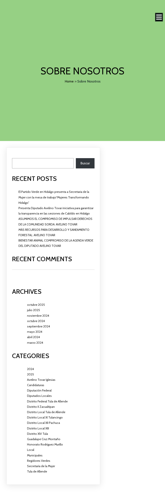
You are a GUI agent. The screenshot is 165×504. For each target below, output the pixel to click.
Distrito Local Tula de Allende (46, 412)
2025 (30, 374)
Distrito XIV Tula (37, 434)
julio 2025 (33, 310)
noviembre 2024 (38, 316)
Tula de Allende (37, 471)
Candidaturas (35, 385)
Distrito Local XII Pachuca (43, 423)
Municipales (35, 455)
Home (69, 81)
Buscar (16, 156)
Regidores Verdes (38, 461)
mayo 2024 (34, 332)
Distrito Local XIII (38, 428)
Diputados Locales (39, 396)
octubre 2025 (36, 305)
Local (30, 450)
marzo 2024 (35, 343)
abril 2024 (33, 337)
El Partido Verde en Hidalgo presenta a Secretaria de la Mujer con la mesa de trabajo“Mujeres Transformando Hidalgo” (53, 197)
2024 (30, 369)
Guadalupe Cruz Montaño (43, 439)
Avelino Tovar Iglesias (41, 380)
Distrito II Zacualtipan (41, 407)
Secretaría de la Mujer (41, 466)
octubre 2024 (36, 321)
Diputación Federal (39, 390)
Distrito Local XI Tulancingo (45, 417)
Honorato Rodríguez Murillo (45, 444)
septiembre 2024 (38, 326)
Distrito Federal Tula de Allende (47, 401)
